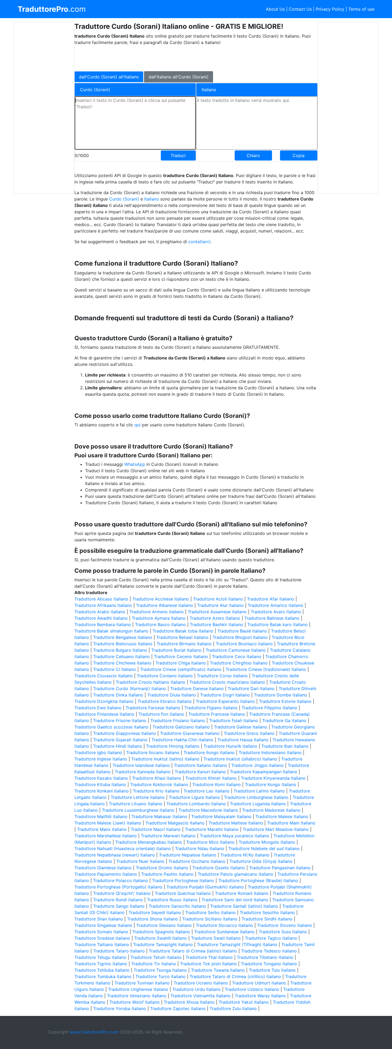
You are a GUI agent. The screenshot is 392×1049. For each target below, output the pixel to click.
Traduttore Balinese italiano (271, 618)
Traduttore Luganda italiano (258, 803)
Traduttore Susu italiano (283, 931)
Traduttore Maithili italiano (100, 816)
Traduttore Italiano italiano (200, 765)
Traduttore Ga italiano (284, 720)
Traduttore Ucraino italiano (201, 983)
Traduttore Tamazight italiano (163, 944)
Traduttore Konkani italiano (101, 791)
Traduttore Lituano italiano (135, 803)
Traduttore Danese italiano (197, 688)
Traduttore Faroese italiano (153, 707)
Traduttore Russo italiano (172, 899)
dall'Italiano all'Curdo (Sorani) (179, 76)
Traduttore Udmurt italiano (259, 983)
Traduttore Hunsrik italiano (230, 746)
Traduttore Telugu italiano (100, 957)
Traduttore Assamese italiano (217, 611)
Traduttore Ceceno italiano (181, 656)
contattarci (199, 241)
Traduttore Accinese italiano (160, 599)
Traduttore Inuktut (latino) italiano (165, 759)
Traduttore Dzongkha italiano (104, 701)
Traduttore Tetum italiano (156, 957)
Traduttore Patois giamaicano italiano (235, 874)
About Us (275, 9)
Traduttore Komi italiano (216, 784)
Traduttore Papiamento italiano (105, 874)
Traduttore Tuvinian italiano (142, 983)
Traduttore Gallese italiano (240, 727)
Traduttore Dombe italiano (280, 695)
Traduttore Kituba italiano (100, 784)
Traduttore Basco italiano (160, 624)
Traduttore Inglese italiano (100, 759)
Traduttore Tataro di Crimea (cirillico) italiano (235, 976)
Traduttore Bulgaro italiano (120, 650)
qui (137, 424)
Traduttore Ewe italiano (98, 707)
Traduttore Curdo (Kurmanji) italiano (129, 688)
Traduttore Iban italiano (285, 746)
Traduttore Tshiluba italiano (102, 970)
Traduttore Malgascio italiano (175, 823)
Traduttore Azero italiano (215, 618)
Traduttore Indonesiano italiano (270, 752)
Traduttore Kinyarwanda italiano (273, 778)
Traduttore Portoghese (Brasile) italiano (258, 880)
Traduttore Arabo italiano (99, 611)
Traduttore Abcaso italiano (101, 599)
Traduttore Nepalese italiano (187, 855)
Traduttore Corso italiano (222, 675)
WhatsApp (134, 464)
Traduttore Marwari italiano (168, 835)
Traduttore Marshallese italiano (105, 835)
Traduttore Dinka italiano (118, 695)
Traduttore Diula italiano (171, 695)
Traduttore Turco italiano (160, 976)
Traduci (178, 155)
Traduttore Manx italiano (102, 829)
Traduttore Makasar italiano (159, 816)
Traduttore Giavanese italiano (190, 733)
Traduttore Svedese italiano (102, 938)
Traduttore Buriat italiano (176, 650)
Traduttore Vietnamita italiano (200, 995)
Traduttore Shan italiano (98, 919)
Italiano (152, 199)
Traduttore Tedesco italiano (269, 951)
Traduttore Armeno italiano (156, 611)
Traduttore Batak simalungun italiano (111, 631)
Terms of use (361, 9)
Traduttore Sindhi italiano (267, 919)
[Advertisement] (44, 108)
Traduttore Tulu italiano (272, 970)
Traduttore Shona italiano (152, 919)
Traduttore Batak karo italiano (277, 624)
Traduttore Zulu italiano (233, 1008)
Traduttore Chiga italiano (180, 663)
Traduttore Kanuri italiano (200, 771)
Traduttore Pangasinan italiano (280, 867)
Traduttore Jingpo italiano (257, 765)
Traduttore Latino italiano (259, 791)
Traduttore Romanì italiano (242, 893)
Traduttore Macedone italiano (208, 810)
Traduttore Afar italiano (270, 599)
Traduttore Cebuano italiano (121, 656)
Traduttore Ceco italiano (236, 656)
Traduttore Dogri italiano (225, 695)
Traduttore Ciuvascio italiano (103, 675)
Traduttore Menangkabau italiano (148, 842)
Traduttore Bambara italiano (102, 624)
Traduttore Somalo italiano (101, 931)
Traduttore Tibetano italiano (265, 957)
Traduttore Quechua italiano (183, 893)
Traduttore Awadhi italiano (101, 618)
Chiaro (253, 155)
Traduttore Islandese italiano (141, 765)
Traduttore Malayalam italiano (221, 816)
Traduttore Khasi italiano (156, 778)
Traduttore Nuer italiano (140, 861)
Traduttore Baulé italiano (242, 631)
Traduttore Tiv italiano (153, 963)
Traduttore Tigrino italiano (100, 963)
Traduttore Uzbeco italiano (252, 989)
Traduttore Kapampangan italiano (263, 771)
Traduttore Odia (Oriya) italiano (261, 861)
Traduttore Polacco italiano (120, 880)
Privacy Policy (330, 9)
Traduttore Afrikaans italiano (103, 605)
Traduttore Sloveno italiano (284, 925)
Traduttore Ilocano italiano (152, 752)
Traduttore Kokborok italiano (159, 784)
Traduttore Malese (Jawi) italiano (107, 823)
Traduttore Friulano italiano (177, 720)
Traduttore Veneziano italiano (136, 995)
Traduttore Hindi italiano (117, 746)
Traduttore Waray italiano (260, 995)
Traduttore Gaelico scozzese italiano (111, 727)
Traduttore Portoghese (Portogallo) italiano (118, 887)
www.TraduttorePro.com (94, 1032)
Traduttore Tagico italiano (271, 938)
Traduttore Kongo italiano (270, 784)
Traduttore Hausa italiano (243, 739)
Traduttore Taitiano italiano (101, 944)
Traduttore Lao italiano (206, 791)
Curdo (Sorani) (124, 199)
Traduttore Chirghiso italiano (239, 663)
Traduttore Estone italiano (285, 701)
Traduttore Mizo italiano (210, 842)
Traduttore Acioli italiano (218, 599)
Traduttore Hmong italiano (172, 746)
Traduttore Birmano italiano (184, 643)
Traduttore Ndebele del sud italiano (264, 848)
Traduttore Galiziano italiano (181, 727)
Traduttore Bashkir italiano (216, 624)
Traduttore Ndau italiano (199, 848)
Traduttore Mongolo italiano (267, 842)
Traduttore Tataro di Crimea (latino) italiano (193, 951)
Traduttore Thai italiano (209, 957)
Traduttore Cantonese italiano (236, 650)
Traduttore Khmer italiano (211, 778)
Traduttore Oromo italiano (162, 867)
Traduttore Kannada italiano (143, 771)
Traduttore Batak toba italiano (183, 631)
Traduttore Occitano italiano (197, 861)
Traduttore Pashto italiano (167, 874)
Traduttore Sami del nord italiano (235, 899)
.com (52, 9)
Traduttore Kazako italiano (101, 778)
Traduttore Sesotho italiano (267, 912)
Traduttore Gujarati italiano (120, 739)
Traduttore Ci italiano (114, 669)
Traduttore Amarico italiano (275, 605)
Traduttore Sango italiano (119, 906)
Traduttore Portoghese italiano (183, 880)
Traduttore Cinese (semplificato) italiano (181, 669)
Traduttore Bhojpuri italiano (240, 637)
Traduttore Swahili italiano (160, 938)
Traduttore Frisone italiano (119, 720)
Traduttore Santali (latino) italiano (244, 906)
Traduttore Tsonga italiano (160, 970)
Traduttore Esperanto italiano (225, 701)
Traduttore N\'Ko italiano (245, 855)
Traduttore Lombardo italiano (196, 803)
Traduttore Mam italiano (291, 823)
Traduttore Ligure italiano (194, 797)
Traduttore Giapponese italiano (124, 733)
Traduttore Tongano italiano (269, 963)
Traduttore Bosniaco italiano (244, 643)
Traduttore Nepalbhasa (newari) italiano (114, 855)
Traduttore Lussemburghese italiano (138, 810)
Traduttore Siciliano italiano (210, 919)
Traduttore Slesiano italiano (164, 925)
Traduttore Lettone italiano (138, 797)
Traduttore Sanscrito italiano (177, 906)
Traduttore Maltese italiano (236, 823)
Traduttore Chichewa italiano (122, 663)
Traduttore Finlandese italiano (104, 714)
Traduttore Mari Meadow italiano (276, 829)
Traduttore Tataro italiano (119, 951)
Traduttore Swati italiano (216, 938)
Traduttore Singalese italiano (103, 925)
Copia (299, 155)
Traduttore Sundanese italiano (224, 931)
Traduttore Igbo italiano (98, 752)
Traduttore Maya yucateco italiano (234, 835)
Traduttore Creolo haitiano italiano (150, 682)
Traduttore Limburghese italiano (256, 797)
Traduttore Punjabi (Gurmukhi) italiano (205, 887)
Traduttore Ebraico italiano (165, 701)
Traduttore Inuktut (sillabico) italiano (240, 759)
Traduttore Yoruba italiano (119, 1008)
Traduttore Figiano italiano (211, 707)
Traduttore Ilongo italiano (209, 752)
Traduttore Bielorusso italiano (123, 643)
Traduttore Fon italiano (161, 714)
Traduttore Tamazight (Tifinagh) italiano (237, 944)
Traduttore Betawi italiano (182, 637)
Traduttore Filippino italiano (269, 707)
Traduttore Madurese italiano (271, 810)
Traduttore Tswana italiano (218, 970)
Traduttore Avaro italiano (276, 611)
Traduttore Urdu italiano (196, 989)
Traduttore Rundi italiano (118, 899)
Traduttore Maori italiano (156, 829)
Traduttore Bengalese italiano (122, 637)
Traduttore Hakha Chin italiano (182, 739)
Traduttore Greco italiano (249, 733)
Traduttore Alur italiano (220, 605)
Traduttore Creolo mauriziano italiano (227, 682)
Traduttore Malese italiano (281, 816)
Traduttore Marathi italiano (212, 829)
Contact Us (300, 9)
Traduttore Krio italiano (156, 791)
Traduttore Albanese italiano (164, 605)
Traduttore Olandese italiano (103, 867)
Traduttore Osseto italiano (218, 867)
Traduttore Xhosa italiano (189, 1002)
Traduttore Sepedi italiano (155, 912)
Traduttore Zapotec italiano (178, 1008)
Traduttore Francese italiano (216, 714)
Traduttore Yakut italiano (244, 1002)
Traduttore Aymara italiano (159, 618)
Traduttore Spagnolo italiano (161, 931)
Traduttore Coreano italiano (165, 675)
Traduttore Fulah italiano (233, 720)
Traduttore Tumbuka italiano (102, 976)
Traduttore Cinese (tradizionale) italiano (266, 669)
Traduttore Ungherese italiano (138, 989)
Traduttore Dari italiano (251, 688)
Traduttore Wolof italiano (134, 1002)
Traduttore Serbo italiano (210, 912)
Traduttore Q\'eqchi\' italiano (122, 893)
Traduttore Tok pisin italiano (208, 963)
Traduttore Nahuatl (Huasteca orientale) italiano (122, 848)
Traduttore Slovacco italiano (224, 925)
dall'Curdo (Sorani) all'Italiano (109, 76)
